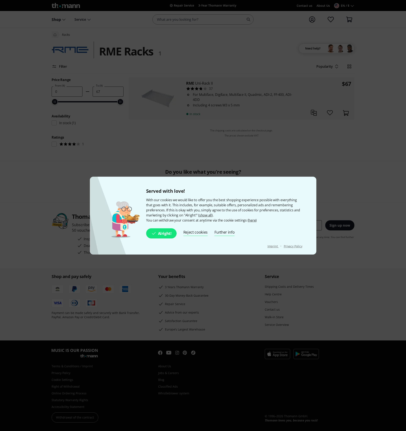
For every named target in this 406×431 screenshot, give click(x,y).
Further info (224, 232)
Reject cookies (195, 232)
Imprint (273, 246)
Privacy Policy (293, 246)
